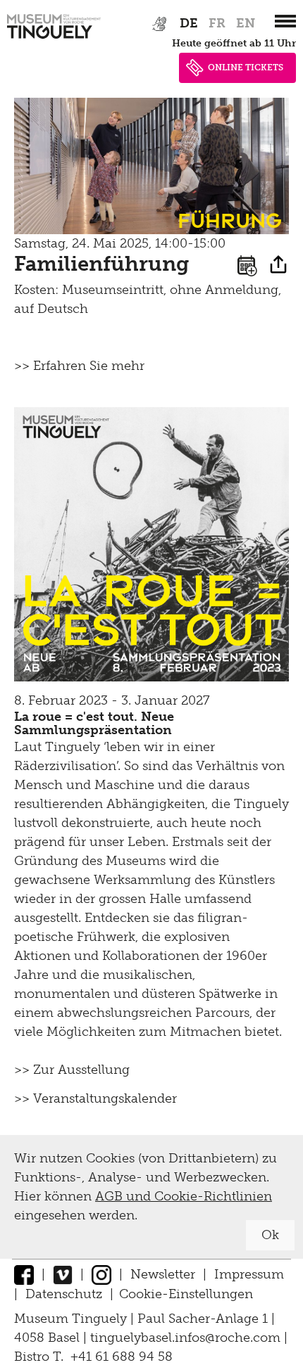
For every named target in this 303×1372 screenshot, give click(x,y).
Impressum (249, 1274)
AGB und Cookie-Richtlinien (183, 1196)
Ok (270, 1235)
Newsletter (162, 1274)
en (245, 23)
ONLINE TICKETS (245, 67)
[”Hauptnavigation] (285, 21)
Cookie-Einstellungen (186, 1294)
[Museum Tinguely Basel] (54, 38)
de (189, 23)
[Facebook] (24, 1274)
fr (217, 23)
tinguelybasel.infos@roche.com (187, 1337)
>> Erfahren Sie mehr (79, 365)
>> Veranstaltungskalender (95, 1098)
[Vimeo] (63, 1274)
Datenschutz (63, 1294)
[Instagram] (101, 1274)
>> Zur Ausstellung (72, 1069)
